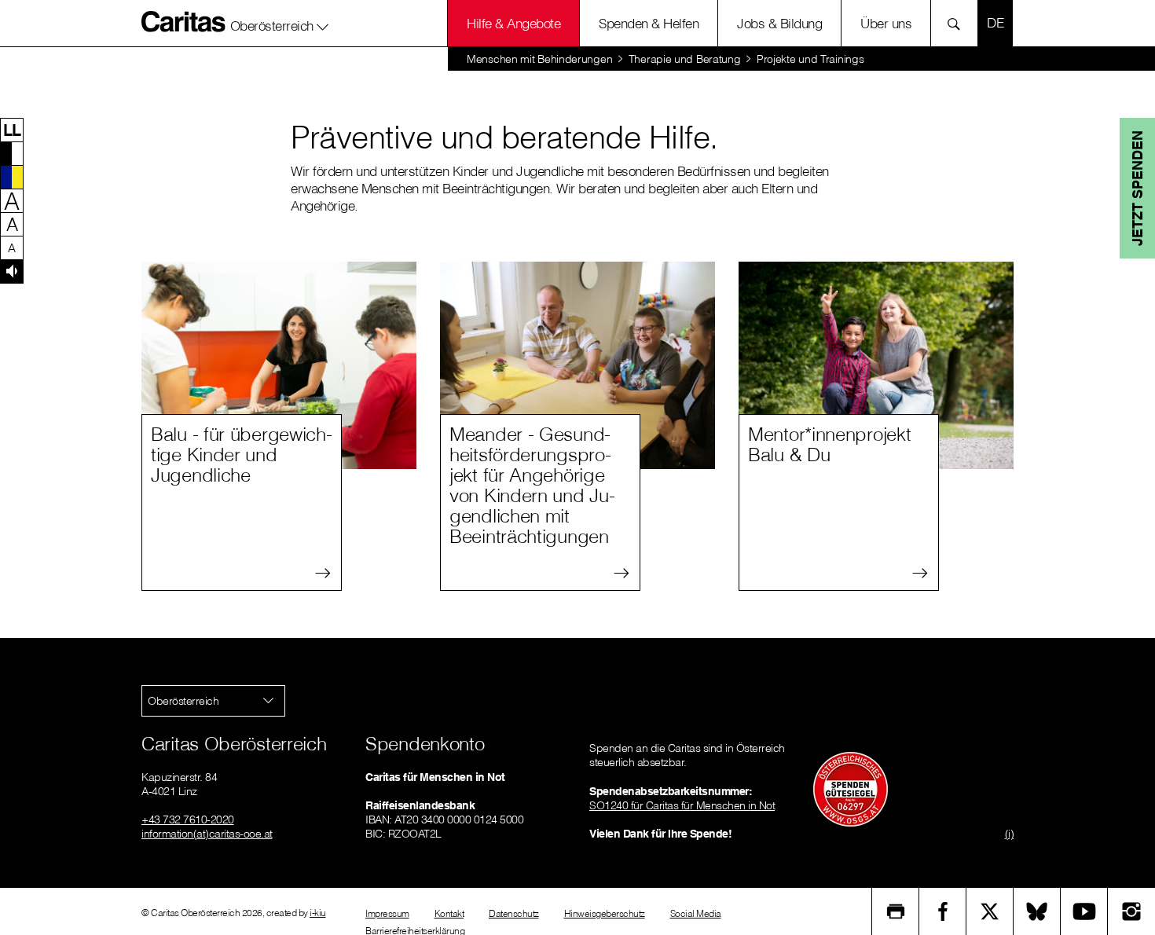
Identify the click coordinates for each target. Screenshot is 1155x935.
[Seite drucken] (895, 911)
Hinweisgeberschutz (604, 913)
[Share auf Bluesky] (1037, 911)
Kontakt (449, 913)
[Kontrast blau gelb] (12, 177)
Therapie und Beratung (685, 59)
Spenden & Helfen (648, 23)
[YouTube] (1084, 911)
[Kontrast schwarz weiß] (12, 153)
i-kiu (318, 912)
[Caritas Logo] (183, 21)
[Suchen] (958, 23)
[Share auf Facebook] (942, 911)
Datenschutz (514, 913)
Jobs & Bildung (779, 23)
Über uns (885, 23)
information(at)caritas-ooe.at (207, 834)
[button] (279, 22)
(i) (1009, 834)
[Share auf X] (990, 911)
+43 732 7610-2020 (187, 819)
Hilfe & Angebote (513, 23)
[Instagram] (1131, 911)
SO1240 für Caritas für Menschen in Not (682, 805)
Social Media (695, 913)
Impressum (387, 913)
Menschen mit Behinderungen (539, 59)
